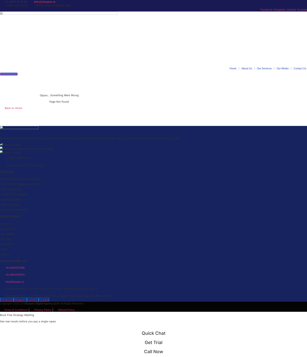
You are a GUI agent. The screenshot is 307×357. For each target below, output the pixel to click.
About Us (246, 68)
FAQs (4, 249)
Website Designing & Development (21, 179)
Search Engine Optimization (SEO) (20, 184)
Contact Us (300, 68)
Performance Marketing (14, 194)
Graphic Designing (11, 199)
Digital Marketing (10, 204)
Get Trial (153, 342)
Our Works (283, 68)
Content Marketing (11, 189)
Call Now (153, 351)
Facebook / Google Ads (14, 209)
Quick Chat (153, 333)
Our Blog (6, 239)
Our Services (264, 68)
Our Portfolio (8, 234)
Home (233, 68)
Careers (5, 254)
